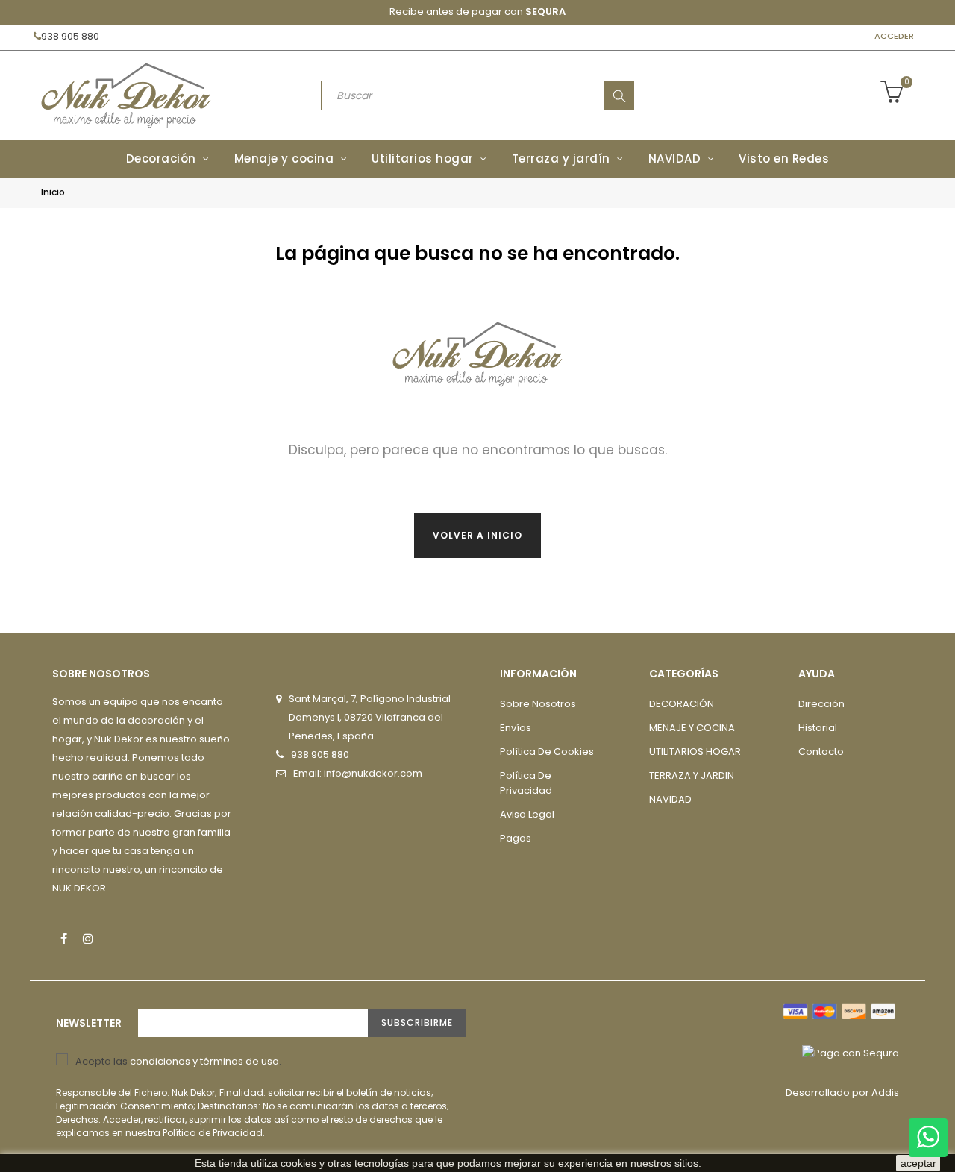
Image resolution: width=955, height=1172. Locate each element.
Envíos (515, 728)
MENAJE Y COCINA (692, 728)
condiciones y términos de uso (204, 1061)
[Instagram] (88, 938)
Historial (817, 728)
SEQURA (545, 11)
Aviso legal (527, 814)
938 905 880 (70, 36)
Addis (885, 1092)
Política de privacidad (526, 782)
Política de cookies (547, 752)
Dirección (821, 704)
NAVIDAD (670, 799)
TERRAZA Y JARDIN (691, 775)
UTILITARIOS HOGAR (695, 752)
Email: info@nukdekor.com (357, 773)
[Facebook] (63, 938)
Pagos (515, 838)
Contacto (821, 752)
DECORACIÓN (681, 704)
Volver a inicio (477, 535)
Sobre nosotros (538, 704)
